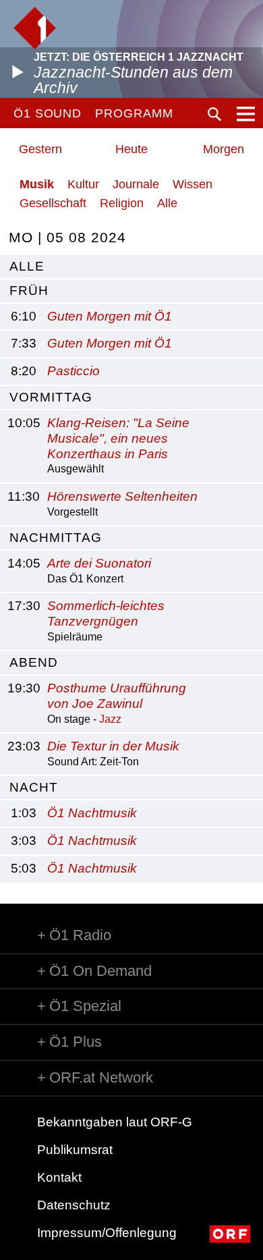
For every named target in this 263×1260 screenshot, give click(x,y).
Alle (167, 203)
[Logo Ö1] (34, 28)
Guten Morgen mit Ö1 (109, 316)
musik (37, 184)
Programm (134, 113)
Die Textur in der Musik (113, 746)
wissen (192, 184)
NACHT (33, 787)
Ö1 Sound (47, 113)
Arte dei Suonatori (99, 563)
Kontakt (59, 1177)
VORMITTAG (50, 397)
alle (27, 266)
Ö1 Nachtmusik (92, 813)
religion (122, 203)
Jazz (110, 719)
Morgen (223, 149)
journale (136, 184)
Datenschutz (74, 1205)
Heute (131, 149)
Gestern (40, 149)
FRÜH (29, 290)
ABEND (33, 662)
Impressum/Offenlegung (107, 1233)
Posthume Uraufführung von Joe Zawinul (116, 696)
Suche (214, 114)
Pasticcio (73, 371)
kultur (83, 184)
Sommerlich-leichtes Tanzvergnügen (106, 613)
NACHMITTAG (55, 537)
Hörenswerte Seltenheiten (122, 496)
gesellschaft (53, 203)
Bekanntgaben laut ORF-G (114, 1122)
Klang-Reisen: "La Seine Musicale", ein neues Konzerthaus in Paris (118, 438)
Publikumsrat (75, 1150)
